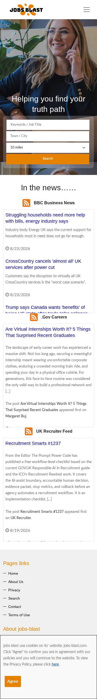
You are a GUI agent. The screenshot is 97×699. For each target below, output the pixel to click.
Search (48, 158)
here (55, 664)
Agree (12, 681)
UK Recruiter (21, 518)
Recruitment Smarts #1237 (42, 512)
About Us (15, 582)
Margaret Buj (15, 416)
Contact (14, 607)
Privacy (14, 590)
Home (13, 573)
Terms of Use (19, 615)
